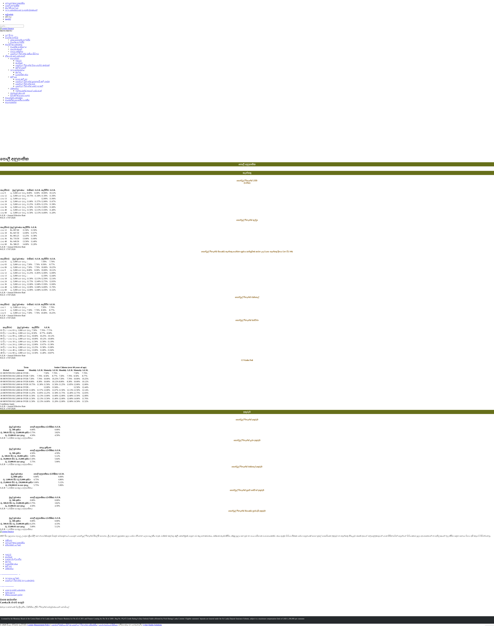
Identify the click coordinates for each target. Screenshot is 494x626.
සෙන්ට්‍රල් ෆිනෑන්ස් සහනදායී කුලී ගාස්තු (32, 81)
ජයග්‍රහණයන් (16, 49)
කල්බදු (18, 72)
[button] (6, 31)
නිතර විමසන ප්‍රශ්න (14, 595)
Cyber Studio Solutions (152, 625)
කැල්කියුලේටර (11, 8)
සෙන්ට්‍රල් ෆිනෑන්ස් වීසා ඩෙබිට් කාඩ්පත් (32, 65)
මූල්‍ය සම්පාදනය (17, 70)
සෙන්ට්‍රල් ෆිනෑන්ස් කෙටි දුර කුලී (29, 86)
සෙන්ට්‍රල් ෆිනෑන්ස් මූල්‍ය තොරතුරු (19, 580)
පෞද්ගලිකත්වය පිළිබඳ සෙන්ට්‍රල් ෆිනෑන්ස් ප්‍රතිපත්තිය (74, 625)
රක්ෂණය (14, 88)
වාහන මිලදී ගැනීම (13, 559)
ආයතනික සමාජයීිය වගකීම (17, 100)
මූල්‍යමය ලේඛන (12, 578)
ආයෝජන (14, 58)
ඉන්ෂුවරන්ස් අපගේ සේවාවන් (28, 91)
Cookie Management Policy (38, 625)
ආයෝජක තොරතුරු (14, 98)
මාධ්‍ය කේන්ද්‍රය (16, 51)
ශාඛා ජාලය (10, 592)
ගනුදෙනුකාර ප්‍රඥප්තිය (15, 3)
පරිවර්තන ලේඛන (13, 545)
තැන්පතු (19, 63)
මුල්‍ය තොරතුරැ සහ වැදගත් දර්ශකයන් (21, 10)
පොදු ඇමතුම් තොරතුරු (15, 590)
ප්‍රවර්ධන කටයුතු (17, 93)
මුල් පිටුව (9, 35)
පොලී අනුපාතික (12, 5)
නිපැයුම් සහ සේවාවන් (15, 56)
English (9, 14)
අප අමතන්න (11, 102)
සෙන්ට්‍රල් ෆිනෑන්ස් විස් (25, 84)
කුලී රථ (13, 77)
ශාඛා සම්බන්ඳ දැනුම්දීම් (20, 40)
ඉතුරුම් (18, 61)
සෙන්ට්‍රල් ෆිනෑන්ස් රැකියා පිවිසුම (24, 54)
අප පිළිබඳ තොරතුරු (13, 44)
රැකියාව (8, 540)
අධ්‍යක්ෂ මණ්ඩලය (18, 47)
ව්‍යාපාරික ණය (21, 74)
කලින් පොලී (20, 67)
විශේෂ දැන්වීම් (11, 37)
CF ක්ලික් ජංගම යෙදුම (20, 95)
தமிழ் (8, 19)
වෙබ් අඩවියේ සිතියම (108, 625)
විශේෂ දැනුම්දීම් (17, 42)
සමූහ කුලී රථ (21, 79)
